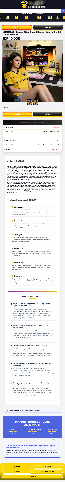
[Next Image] (62, 71)
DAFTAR (48, 27)
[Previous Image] (3, 71)
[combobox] (30, 11)
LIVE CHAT (33, 476)
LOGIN (16, 27)
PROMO (18, 466)
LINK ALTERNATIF (49, 471)
